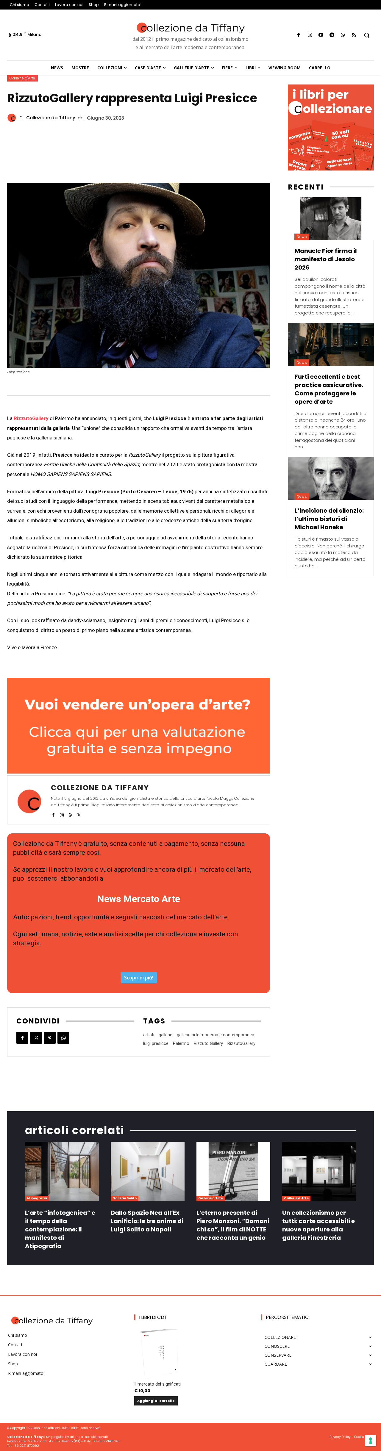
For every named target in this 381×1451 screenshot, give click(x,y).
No (114, 800)
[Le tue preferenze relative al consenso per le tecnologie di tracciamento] (370, 1440)
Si (113, 790)
